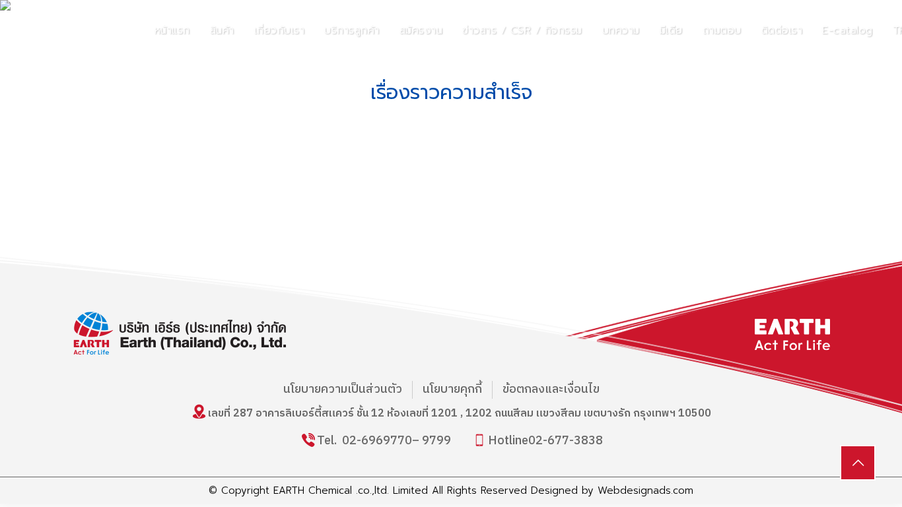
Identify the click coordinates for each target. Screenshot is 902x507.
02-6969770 (377, 441)
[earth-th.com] (112, 29)
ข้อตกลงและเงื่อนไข (551, 390)
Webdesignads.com (645, 490)
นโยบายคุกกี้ (452, 390)
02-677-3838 (565, 441)
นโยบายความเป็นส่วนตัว (342, 390)
